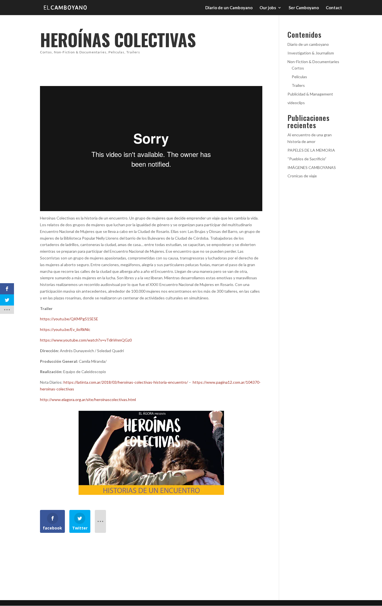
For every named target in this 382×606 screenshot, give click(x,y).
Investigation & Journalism (310, 53)
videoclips (296, 102)
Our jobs (268, 8)
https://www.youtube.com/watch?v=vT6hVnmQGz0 (86, 340)
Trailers (133, 52)
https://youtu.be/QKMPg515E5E (69, 318)
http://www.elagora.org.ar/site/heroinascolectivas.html (88, 399)
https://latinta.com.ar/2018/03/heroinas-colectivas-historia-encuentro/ (125, 382)
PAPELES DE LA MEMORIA (311, 150)
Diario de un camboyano (308, 44)
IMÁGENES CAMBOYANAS (311, 167)
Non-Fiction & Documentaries (80, 52)
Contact (334, 8)
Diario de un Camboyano (229, 8)
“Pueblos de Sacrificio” (306, 158)
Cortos (46, 52)
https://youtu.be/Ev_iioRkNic (65, 329)
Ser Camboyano (304, 8)
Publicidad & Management (310, 94)
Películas (116, 52)
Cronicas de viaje (302, 175)
